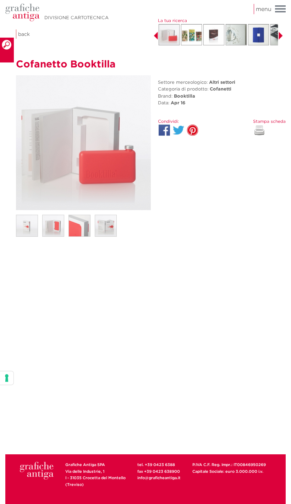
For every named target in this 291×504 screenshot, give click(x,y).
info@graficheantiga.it (159, 477)
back (24, 34)
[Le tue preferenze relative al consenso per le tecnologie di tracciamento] (6, 378)
